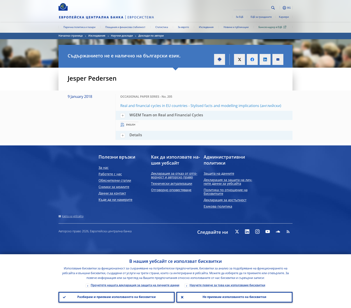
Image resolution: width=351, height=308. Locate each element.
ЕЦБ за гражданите (261, 17)
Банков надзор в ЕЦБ (270, 27)
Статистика (161, 27)
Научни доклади (122, 36)
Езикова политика (218, 206)
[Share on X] (239, 59)
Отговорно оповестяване (171, 190)
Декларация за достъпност (225, 200)
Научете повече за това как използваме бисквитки (227, 285)
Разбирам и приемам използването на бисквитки (116, 297)
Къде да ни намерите (115, 200)
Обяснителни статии (115, 180)
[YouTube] (267, 231)
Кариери (284, 17)
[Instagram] (257, 231)
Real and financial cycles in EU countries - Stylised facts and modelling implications (189, 106)
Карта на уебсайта (72, 216)
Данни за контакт (112, 193)
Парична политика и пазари (79, 27)
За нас (104, 168)
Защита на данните (219, 173)
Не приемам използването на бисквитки (234, 297)
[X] (237, 231)
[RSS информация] (288, 231)
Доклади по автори (151, 36)
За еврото (183, 27)
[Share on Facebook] (252, 59)
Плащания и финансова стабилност (125, 27)
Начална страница (70, 36)
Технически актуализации (171, 183)
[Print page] (219, 59)
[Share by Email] (277, 59)
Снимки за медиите (114, 187)
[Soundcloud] (277, 231)
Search (273, 8)
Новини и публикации (236, 27)
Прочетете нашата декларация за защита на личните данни (135, 285)
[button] (279, 8)
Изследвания (206, 27)
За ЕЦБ (239, 17)
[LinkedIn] (247, 231)
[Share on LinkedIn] (265, 59)
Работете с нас (110, 174)
